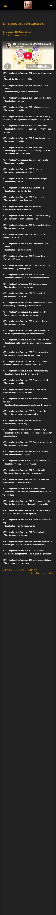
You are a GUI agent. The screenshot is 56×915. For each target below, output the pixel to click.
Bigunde (9, 32)
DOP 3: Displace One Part (16, 35)
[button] (5, 5)
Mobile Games (24, 32)
